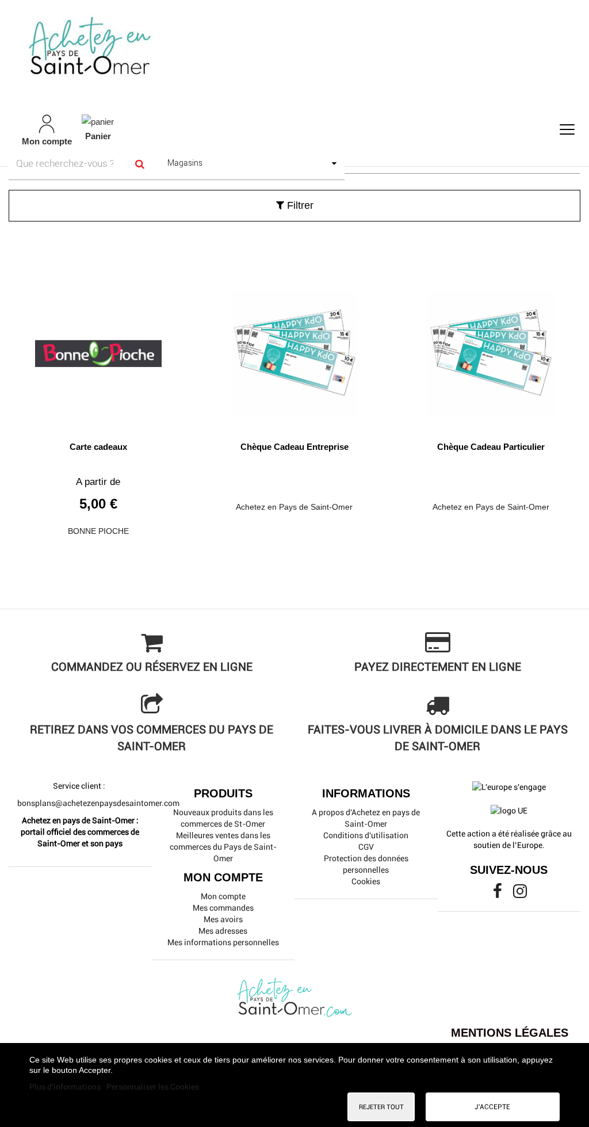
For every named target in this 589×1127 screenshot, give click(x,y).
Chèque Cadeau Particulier (491, 447)
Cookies (365, 881)
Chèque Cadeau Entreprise (294, 447)
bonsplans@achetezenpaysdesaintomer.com (98, 803)
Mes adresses (222, 930)
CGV (366, 846)
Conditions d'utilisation (365, 835)
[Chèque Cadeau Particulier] (490, 349)
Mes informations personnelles (223, 942)
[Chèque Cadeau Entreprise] (294, 349)
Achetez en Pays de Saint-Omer (294, 506)
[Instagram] (520, 894)
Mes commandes (223, 907)
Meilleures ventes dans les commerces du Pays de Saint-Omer (223, 847)
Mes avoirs (223, 919)
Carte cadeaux (98, 447)
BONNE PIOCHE (98, 531)
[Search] (140, 163)
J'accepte (492, 1107)
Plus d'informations (65, 1086)
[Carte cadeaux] (98, 349)
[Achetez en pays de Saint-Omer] (294, 48)
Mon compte (223, 896)
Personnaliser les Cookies (152, 1086)
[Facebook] (498, 894)
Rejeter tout (381, 1107)
